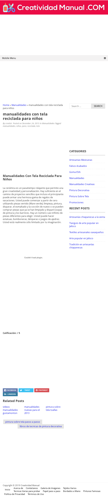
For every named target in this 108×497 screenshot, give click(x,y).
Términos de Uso (36, 494)
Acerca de (18, 488)
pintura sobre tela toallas (53, 408)
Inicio (7, 489)
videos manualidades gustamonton (10, 410)
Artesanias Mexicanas (80, 159)
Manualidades (19, 105)
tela (38, 126)
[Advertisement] (54, 35)
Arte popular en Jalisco (81, 238)
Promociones (76, 202)
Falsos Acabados (78, 166)
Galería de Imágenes (50, 488)
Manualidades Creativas (82, 184)
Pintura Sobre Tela (79, 196)
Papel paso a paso (51, 491)
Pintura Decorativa (79, 190)
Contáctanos (32, 488)
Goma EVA (74, 172)
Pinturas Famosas (91, 491)
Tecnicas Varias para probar (27, 491)
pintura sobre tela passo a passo (22, 421)
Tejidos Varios (69, 488)
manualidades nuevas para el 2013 (32, 410)
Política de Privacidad (14, 494)
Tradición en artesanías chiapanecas (81, 246)
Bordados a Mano (71, 491)
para (24, 126)
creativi (8, 123)
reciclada (31, 126)
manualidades (9, 126)
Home (6, 105)
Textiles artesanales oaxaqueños (86, 232)
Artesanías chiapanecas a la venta (87, 217)
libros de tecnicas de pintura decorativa (41, 426)
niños (18, 126)
